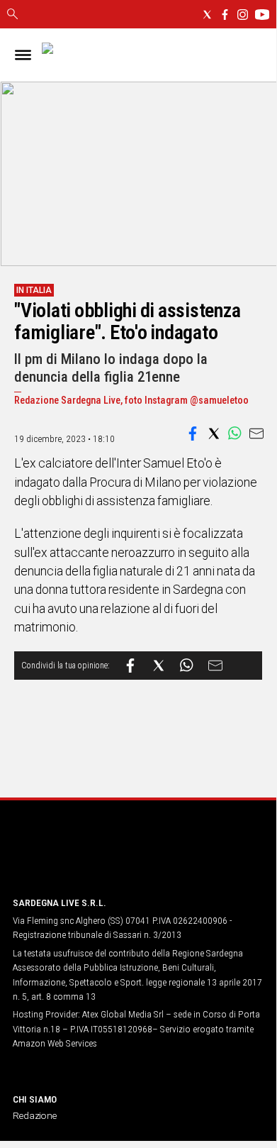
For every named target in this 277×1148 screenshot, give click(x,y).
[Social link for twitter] (207, 14)
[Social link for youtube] (262, 14)
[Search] (12, 15)
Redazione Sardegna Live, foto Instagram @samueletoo (131, 400)
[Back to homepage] (87, 858)
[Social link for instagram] (242, 14)
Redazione (35, 1115)
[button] (193, 433)
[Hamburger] (23, 55)
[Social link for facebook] (225, 14)
